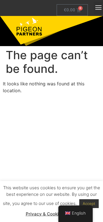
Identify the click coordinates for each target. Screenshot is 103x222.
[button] (98, 8)
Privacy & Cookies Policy (52, 214)
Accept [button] (89, 203)
